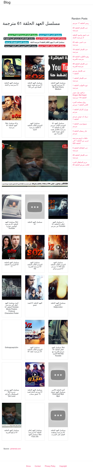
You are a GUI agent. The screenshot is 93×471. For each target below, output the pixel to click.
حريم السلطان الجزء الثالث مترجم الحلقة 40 (81, 163)
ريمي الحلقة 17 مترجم (81, 23)
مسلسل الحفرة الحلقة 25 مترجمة (16, 42)
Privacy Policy (50, 466)
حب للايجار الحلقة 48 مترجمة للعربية (80, 64)
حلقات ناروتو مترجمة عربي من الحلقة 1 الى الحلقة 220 (81, 140)
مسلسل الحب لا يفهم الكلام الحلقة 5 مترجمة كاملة (47, 42)
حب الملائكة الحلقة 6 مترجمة (80, 149)
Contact (38, 466)
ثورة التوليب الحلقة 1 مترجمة (80, 86)
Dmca (28, 466)
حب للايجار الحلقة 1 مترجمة (80, 79)
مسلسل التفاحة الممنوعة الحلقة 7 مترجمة (23, 35)
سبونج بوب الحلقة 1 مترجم (80, 124)
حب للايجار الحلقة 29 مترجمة (80, 156)
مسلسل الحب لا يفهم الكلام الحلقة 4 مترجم (51, 38)
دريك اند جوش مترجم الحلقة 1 (80, 117)
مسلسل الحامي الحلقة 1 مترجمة (50, 35)
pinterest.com (15, 448)
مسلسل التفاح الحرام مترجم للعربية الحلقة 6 (19, 38)
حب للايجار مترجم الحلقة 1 (79, 72)
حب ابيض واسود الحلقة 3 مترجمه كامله (81, 36)
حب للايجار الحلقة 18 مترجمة (80, 50)
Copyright (63, 466)
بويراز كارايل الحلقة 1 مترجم (80, 110)
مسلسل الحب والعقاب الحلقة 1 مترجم (52, 46)
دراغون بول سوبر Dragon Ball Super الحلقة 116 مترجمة (80, 95)
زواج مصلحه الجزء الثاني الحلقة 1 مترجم (80, 103)
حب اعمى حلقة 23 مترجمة (79, 43)
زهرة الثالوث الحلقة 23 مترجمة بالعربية (81, 57)
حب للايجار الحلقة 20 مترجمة (80, 29)
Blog (7, 2)
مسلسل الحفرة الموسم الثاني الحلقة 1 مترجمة (21, 46)
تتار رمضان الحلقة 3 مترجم (80, 132)
